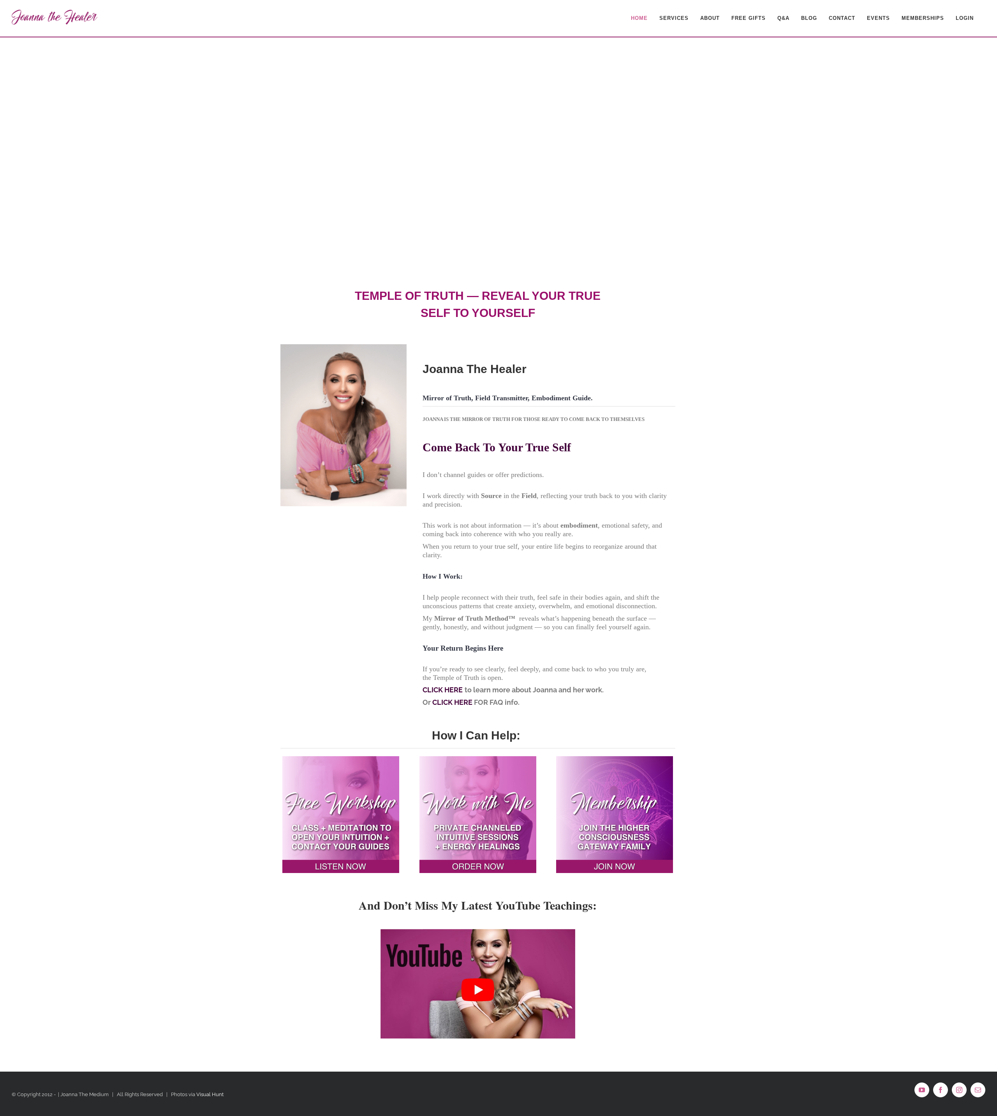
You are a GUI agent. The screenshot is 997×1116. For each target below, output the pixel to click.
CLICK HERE (443, 690)
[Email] (978, 1090)
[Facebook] (940, 1090)
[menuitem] (639, 18)
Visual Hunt (210, 1094)
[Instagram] (959, 1090)
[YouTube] (921, 1090)
